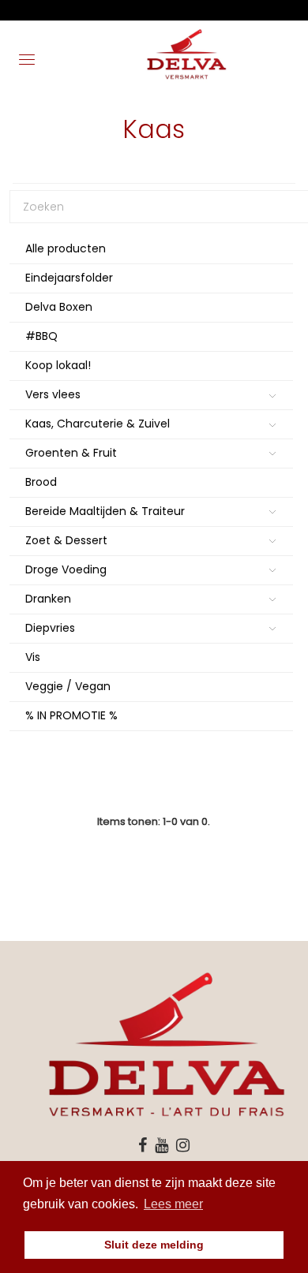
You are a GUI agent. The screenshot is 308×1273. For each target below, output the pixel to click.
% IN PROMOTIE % (71, 715)
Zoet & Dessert (66, 540)
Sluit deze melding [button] (154, 1244)
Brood (41, 482)
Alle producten (65, 248)
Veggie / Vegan (68, 686)
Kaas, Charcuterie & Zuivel (97, 423)
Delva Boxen (58, 307)
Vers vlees (53, 394)
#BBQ (41, 336)
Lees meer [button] (173, 1204)
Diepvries (50, 628)
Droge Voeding (66, 569)
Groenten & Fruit (71, 453)
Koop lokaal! (58, 365)
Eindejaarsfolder (69, 278)
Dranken (48, 599)
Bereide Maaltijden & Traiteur (105, 511)
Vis (32, 657)
